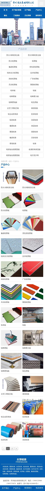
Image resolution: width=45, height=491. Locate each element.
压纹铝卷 (34, 138)
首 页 (5, 10)
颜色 (5, 15)
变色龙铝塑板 (35, 67)
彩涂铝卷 (34, 114)
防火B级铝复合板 (34, 55)
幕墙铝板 (34, 108)
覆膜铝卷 (13, 126)
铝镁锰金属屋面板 (13, 149)
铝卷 (34, 143)
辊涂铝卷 (13, 120)
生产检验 (28, 10)
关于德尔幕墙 (16, 10)
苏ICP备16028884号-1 (31, 483)
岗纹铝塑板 (13, 79)
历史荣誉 (28, 15)
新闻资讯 (39, 15)
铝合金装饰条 (13, 114)
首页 (10, 161)
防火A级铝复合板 (12, 55)
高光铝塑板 (13, 85)
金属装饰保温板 (34, 149)
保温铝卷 (34, 126)
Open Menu (41, 3)
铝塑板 (34, 61)
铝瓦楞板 (34, 102)
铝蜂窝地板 (13, 102)
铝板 (34, 90)
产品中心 (39, 10)
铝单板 (12, 90)
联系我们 (28, 488)
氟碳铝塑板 (13, 67)
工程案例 (16, 15)
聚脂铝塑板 (34, 85)
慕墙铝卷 (13, 143)
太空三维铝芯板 (13, 108)
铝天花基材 (26, 469)
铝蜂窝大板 (34, 96)
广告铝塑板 (34, 79)
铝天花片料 (34, 155)
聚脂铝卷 (13, 132)
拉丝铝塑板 (34, 73)
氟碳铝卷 (13, 138)
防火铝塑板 (13, 61)
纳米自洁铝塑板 (13, 73)
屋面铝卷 (34, 132)
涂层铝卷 (34, 120)
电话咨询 (39, 488)
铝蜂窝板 (13, 96)
